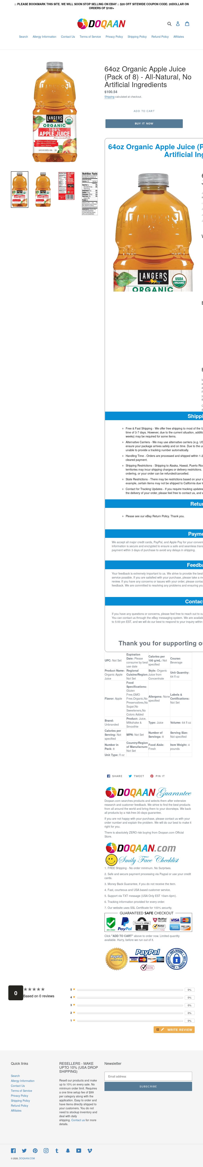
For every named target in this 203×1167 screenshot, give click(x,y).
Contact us (78, 1120)
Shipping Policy (20, 1100)
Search (15, 1076)
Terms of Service (21, 1091)
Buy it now (144, 123)
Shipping (109, 96)
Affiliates (16, 1110)
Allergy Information (22, 1081)
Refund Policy (19, 1105)
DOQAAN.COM (27, 1158)
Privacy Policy (19, 1096)
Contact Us (18, 1086)
